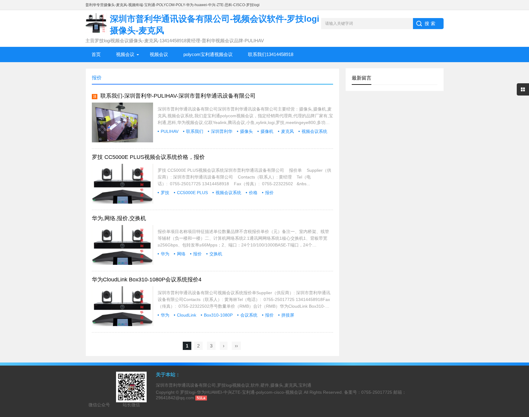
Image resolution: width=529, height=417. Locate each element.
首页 (96, 54)
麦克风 (287, 131)
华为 (165, 253)
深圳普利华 (221, 131)
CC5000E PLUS (192, 192)
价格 (253, 192)
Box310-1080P (218, 315)
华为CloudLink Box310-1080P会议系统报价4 (146, 279)
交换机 (215, 253)
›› (236, 345)
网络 (181, 253)
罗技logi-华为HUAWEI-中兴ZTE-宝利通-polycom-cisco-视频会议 (241, 392)
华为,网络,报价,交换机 (119, 218)
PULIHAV (169, 131)
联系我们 (194, 131)
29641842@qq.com (175, 397)
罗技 (165, 192)
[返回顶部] (522, 369)
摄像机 (267, 131)
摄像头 (246, 131)
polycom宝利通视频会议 (208, 54)
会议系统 (248, 315)
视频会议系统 (314, 131)
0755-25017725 (376, 392)
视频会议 (125, 54)
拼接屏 (287, 315)
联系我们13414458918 (270, 54)
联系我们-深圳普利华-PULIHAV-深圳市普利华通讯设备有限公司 (178, 96)
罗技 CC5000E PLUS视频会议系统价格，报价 (148, 157)
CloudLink (186, 315)
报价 (269, 192)
